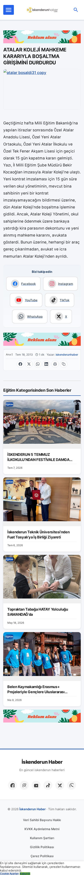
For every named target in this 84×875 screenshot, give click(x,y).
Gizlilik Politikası (42, 847)
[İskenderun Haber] (42, 9)
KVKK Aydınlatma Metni (42, 829)
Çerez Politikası (42, 856)
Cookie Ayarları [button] (9, 873)
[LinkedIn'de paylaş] (46, 364)
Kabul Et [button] (25, 873)
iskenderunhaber (67, 354)
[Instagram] (24, 785)
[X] (59, 785)
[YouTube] (36, 785)
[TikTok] (47, 785)
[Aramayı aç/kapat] (76, 10)
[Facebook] (12, 785)
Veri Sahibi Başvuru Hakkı (42, 820)
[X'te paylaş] (29, 364)
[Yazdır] (55, 364)
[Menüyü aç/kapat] (8, 10)
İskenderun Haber (42, 762)
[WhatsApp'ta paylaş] (37, 364)
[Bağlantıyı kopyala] (63, 364)
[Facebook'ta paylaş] (20, 364)
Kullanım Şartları (42, 838)
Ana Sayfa (9, 354)
